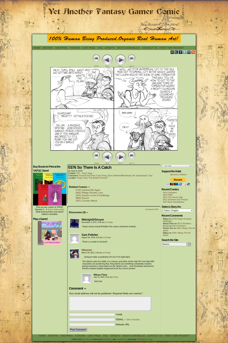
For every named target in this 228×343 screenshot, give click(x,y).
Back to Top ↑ (147, 339)
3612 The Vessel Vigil (173, 197)
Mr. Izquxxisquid (140, 175)
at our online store (56, 209)
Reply (110, 222)
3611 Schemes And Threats (175, 199)
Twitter (185, 52)
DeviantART (172, 52)
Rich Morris (86, 339)
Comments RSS (151, 209)
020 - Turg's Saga (84, 173)
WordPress (107, 339)
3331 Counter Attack (86, 200)
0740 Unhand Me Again (88, 190)
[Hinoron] (74, 258)
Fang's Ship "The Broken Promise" (92, 178)
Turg (150, 175)
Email (189, 52)
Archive (48, 47)
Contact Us (149, 47)
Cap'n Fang (101, 175)
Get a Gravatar (133, 319)
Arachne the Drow (87, 175)
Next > (120, 66)
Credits (110, 47)
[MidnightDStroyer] (74, 223)
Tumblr (176, 52)
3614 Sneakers (170, 192)
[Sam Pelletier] (74, 238)
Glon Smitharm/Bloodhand (120, 175)
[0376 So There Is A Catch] (114, 150)
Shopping (61, 47)
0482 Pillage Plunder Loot (89, 192)
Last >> (131, 66)
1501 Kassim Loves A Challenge (92, 195)
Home (36, 47)
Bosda (166, 226)
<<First (96, 66)
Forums (75, 47)
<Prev (107, 66)
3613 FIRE (168, 195)
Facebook (181, 52)
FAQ (100, 47)
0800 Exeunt (82, 198)
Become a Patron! (178, 174)
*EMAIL (128, 319)
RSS (193, 52)
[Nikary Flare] (86, 278)
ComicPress (121, 339)
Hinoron (87, 250)
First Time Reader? (171, 47)
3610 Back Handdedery (173, 202)
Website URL (123, 324)
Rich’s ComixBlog (128, 47)
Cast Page (88, 47)
